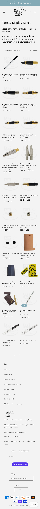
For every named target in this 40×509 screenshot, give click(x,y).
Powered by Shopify (25, 505)
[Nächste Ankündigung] (36, 2)
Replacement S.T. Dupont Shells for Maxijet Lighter (9, 282)
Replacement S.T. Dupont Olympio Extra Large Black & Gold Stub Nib (28, 105)
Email (6, 432)
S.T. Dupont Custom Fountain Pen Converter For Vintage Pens (10, 75)
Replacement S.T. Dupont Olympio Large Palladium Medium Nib (9, 197)
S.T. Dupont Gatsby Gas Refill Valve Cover (28, 226)
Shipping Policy (9, 394)
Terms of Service (9, 380)
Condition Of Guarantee (12, 384)
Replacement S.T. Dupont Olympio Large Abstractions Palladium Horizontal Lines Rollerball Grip (10, 166)
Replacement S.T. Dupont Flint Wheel (10, 254)
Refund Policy (9, 389)
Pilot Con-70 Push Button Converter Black (9, 341)
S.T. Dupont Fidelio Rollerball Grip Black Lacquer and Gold (28, 75)
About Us (7, 370)
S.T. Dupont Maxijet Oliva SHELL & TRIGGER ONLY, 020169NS (9, 311)
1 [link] (14, 355)
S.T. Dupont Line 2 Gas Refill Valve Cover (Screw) (10, 226)
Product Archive (9, 399)
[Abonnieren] (30, 456)
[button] (4, 11)
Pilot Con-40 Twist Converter (28, 341)
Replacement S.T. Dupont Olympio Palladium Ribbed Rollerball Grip (28, 165)
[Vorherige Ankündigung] (4, 2)
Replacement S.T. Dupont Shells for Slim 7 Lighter (27, 254)
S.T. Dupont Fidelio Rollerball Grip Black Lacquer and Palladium (10, 105)
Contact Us (8, 375)
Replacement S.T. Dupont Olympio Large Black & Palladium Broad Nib (9, 135)
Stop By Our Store (10, 425)
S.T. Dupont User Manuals (13, 404)
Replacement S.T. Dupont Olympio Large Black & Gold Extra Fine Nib (28, 135)
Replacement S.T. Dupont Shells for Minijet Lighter (27, 282)
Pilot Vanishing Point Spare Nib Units (28, 311)
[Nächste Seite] (25, 354)
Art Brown (17, 505)
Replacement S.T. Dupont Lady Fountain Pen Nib (29, 196)
